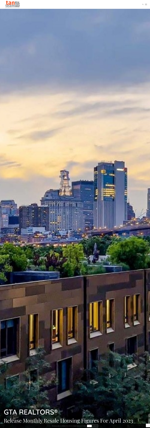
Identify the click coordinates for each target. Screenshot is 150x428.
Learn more (95, 425)
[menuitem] (143, 4)
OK (89, 425)
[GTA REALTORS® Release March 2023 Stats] (1, 214)
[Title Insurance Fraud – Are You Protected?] (149, 214)
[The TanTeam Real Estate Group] (12, 4)
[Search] (143, 4)
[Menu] (145, 4)
